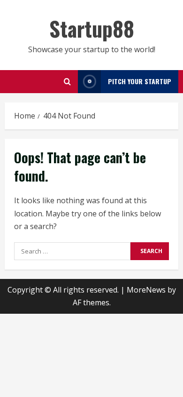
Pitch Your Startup (139, 81)
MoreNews (146, 290)
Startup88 (91, 28)
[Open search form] (67, 81)
